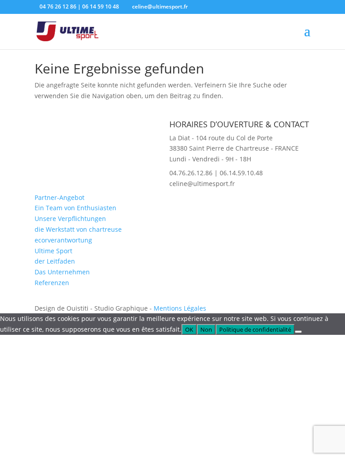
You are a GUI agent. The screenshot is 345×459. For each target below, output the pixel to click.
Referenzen (52, 282)
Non (206, 329)
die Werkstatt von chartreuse (78, 229)
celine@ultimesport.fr (202, 183)
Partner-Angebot (59, 197)
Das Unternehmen (62, 272)
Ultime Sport (53, 251)
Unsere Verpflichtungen (70, 218)
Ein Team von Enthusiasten (75, 208)
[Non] (298, 331)
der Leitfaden (55, 261)
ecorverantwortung (63, 240)
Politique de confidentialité (255, 329)
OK (189, 329)
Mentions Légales (180, 308)
